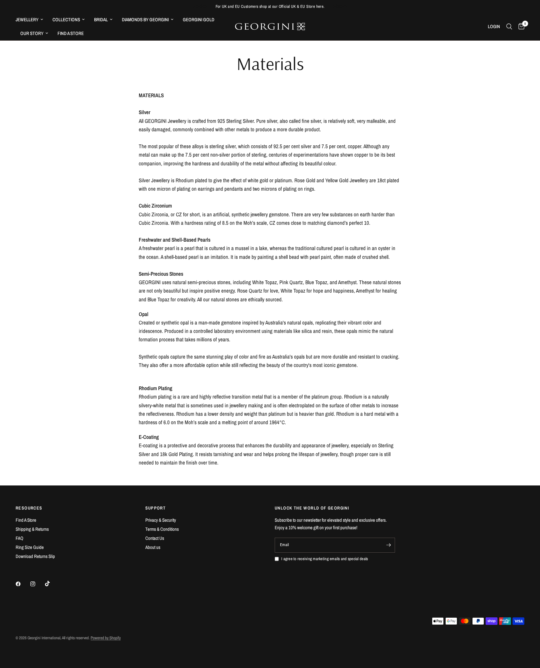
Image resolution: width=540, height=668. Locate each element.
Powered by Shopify (106, 637)
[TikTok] (52, 583)
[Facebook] (22, 584)
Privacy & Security (160, 520)
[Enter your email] (388, 545)
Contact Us (154, 538)
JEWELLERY (27, 19)
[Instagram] (37, 584)
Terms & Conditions (162, 529)
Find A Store (26, 520)
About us (152, 547)
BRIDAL (101, 19)
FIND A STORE (71, 33)
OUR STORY (31, 33)
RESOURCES (29, 508)
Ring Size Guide (30, 547)
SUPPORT (155, 508)
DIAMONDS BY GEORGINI (145, 19)
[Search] (509, 26)
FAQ (19, 538)
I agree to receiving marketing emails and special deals (324, 558)
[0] (519, 26)
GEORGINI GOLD (198, 19)
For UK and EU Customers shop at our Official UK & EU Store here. (270, 6)
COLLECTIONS (66, 19)
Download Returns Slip (35, 556)
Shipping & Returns (32, 529)
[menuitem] (32, 20)
